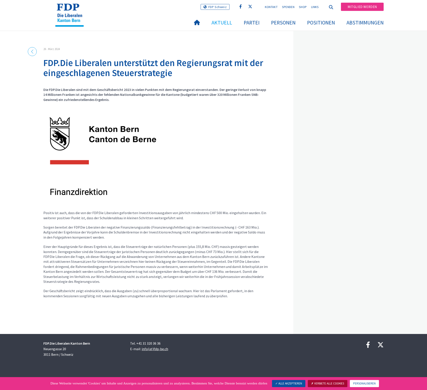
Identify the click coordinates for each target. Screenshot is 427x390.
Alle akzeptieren (290, 383)
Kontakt (271, 7)
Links (315, 7)
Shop (303, 7)
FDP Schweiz (217, 7)
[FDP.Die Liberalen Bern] (71, 9)
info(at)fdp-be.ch (155, 349)
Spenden (288, 7)
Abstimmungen (365, 22)
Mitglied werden (362, 7)
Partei (252, 22)
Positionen (321, 22)
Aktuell (221, 22)
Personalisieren (364, 383)
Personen (283, 22)
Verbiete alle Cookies (329, 383)
